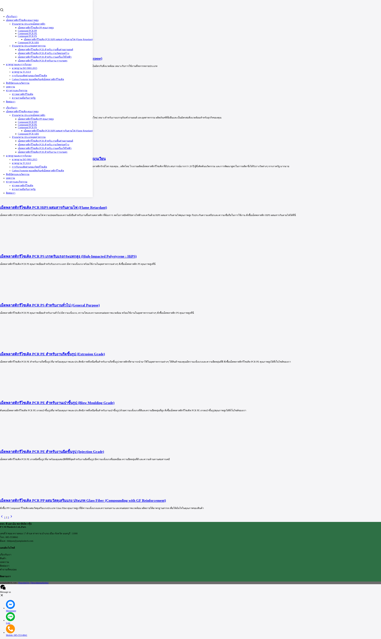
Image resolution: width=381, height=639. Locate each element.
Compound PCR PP (27, 122)
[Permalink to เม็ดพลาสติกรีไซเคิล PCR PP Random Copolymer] (27, 100)
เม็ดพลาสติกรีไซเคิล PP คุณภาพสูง (36, 119)
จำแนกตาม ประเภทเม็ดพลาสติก (28, 115)
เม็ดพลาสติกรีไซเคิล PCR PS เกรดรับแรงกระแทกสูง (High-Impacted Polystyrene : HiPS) (68, 256)
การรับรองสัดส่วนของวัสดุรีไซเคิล (29, 167)
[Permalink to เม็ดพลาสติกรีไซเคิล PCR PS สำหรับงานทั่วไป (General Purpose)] (27, 298)
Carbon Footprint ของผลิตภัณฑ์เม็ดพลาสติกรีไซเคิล (38, 170)
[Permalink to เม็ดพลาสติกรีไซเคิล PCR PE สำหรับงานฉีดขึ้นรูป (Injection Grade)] (27, 444)
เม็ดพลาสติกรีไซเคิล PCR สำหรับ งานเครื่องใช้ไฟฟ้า (45, 57)
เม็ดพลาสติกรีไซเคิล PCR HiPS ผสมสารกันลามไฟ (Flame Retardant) (58, 39)
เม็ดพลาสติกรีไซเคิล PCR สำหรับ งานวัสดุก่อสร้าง (43, 53)
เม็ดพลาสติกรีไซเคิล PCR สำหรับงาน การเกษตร (42, 60)
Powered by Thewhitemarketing (33, 583)
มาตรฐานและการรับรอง (18, 64)
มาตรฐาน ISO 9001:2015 (24, 68)
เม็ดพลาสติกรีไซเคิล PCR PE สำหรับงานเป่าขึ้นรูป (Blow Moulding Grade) (57, 403)
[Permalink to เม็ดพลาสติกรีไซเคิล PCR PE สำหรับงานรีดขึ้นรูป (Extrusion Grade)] (27, 346)
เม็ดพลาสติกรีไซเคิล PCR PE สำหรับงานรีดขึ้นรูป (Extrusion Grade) (52, 354)
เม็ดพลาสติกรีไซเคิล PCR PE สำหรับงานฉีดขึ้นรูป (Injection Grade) (52, 452)
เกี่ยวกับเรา (11, 16)
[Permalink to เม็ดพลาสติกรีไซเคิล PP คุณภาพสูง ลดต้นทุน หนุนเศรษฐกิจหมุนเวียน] (27, 151)
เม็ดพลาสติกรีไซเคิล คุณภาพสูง (22, 20)
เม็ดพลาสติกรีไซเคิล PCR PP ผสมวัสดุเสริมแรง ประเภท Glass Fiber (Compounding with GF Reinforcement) (83, 500)
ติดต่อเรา (10, 101)
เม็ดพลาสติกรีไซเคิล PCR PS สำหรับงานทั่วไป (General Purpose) (50, 305)
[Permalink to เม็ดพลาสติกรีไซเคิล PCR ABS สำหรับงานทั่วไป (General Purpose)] (27, 51)
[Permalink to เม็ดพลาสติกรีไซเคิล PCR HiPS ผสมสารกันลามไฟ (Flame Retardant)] (27, 200)
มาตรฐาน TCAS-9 (21, 72)
